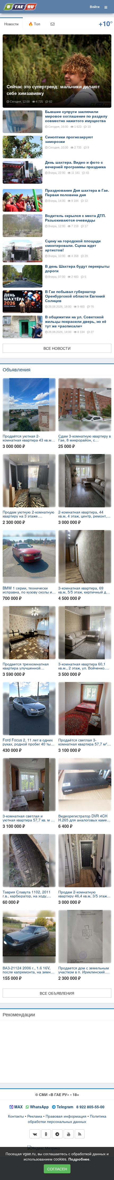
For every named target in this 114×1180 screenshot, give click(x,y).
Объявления (16, 369)
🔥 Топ (34, 23)
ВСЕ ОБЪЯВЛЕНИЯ (57, 993)
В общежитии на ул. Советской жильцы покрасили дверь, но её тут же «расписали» (75, 321)
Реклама (34, 1116)
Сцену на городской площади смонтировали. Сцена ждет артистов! (73, 245)
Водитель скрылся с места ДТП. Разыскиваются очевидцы (75, 218)
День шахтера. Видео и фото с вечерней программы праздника (75, 164)
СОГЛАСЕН (57, 1168)
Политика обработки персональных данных (67, 1118)
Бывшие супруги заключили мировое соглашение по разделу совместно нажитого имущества (76, 116)
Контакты (16, 1116)
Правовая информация (66, 1116)
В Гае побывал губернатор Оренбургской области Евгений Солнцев (75, 296)
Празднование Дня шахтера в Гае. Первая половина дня (77, 192)
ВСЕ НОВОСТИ (57, 348)
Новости (11, 23)
